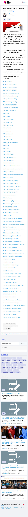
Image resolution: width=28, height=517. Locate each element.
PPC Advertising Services (10, 87)
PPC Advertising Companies (11, 93)
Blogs (4, 11)
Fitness (24, 360)
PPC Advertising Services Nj (10, 239)
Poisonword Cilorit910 (7, 399)
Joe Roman (10, 13)
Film (19, 360)
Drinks (14, 360)
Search (23, 343)
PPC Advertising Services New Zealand (14, 244)
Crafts (3, 360)
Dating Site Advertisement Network (13, 174)
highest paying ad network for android (14, 305)
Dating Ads (6, 113)
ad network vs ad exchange (11, 265)
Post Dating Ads (7, 139)
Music (15, 365)
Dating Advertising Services (11, 189)
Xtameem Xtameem (6, 423)
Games (8, 362)
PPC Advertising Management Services (14, 224)
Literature (9, 365)
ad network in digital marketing (12, 273)
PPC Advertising (7, 81)
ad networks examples (9, 268)
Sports (3, 370)
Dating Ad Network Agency (10, 183)
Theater (9, 370)
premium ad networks (9, 279)
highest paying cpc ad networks (12, 308)
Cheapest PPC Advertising (10, 107)
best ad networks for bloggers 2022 (13, 285)
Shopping (20, 367)
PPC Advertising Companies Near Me (13, 253)
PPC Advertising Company (10, 96)
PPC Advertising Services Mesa (11, 236)
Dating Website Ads (8, 119)
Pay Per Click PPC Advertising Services (14, 230)
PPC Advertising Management (11, 209)
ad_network (7, 328)
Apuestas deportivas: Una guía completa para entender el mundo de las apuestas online (13, 467)
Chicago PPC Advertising (10, 99)
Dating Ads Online (8, 125)
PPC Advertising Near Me (10, 247)
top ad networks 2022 (9, 294)
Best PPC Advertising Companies (12, 218)
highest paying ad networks (11, 288)
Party (8, 367)
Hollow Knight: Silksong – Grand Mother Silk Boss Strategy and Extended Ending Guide (13, 417)
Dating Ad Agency (8, 177)
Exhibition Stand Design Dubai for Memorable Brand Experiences (14, 491)
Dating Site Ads (7, 131)
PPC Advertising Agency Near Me (12, 250)
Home (3, 365)
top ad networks (7, 271)
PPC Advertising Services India (11, 233)
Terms (6, 507)
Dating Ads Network (8, 160)
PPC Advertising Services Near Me (12, 256)
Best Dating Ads (7, 122)
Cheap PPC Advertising (9, 110)
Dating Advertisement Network (11, 166)
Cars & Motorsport (7, 357)
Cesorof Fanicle (6, 473)
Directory (7, 508)
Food (3, 362)
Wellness (15, 370)
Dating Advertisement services (12, 186)
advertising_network (9, 323)
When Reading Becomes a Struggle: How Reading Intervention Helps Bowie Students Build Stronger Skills (13, 442)
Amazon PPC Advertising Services (12, 221)
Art (15, 357)
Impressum (16, 507)
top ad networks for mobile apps (12, 300)
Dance (8, 360)
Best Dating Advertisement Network (13, 169)
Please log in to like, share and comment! (12, 334)
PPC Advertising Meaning (10, 102)
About (2, 507)
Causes (19, 357)
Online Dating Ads (8, 134)
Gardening (14, 362)
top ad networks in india (10, 282)
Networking (11, 11)
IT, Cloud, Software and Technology (11, 372)
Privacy (10, 507)
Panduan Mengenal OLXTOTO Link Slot (12, 393)
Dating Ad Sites (7, 137)
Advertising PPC (7, 215)
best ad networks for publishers (12, 276)
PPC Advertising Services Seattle (12, 241)
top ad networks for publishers (12, 291)
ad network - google (9, 259)
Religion (14, 367)
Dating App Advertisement (10, 142)
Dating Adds (6, 116)
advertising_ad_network (10, 326)
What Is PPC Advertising (9, 90)
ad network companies (9, 262)
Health (20, 362)
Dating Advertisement (9, 157)
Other (3, 367)
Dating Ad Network (8, 163)
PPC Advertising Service (9, 84)
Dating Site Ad (7, 128)
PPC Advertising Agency (9, 105)
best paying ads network (10, 314)
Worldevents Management (8, 498)
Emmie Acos (5, 448)
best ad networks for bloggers (11, 317)
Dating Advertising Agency (10, 180)
